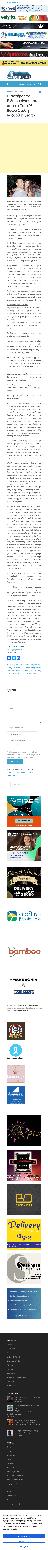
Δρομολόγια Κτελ (13, 1471)
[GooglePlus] (37, 84)
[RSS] (40, 84)
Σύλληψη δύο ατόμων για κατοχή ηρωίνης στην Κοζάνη (26, 1431)
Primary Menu (14, 2)
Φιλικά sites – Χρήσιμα (15, 1475)
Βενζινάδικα (11, 1467)
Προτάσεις (10, 1381)
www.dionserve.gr (21, 1010)
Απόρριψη (24, 1546)
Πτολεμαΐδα (11, 1348)
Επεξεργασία (24, 1541)
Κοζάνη (10, 92)
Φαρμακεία (11, 1455)
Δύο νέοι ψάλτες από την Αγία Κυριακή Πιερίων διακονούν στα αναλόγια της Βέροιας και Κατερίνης (27, 1422)
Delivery (9, 1447)
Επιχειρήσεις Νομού (14, 1484)
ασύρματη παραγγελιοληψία (27, 1005)
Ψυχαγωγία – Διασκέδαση (16, 1377)
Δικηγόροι (10, 1463)
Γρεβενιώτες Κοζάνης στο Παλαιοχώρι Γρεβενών (28, 1398)
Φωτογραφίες (11, 1385)
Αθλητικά (10, 1365)
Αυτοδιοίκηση (11, 1373)
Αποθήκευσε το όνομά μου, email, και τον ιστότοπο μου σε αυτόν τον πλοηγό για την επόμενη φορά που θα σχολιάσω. (24, 755)
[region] (24, 1530)
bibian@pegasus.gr (14, 650)
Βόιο (8, 1353)
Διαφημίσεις (11, 1500)
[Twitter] (34, 84)
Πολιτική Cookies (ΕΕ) (14, 1504)
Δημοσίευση (15, 761)
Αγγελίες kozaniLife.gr (15, 1479)
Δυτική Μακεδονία (13, 1361)
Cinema (9, 1451)
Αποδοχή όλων (24, 1536)
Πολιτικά (10, 1369)
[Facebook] (32, 84)
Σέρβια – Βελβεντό (13, 1357)
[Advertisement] (24, 148)
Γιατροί (9, 1459)
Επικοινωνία (11, 1495)
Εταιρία (9, 1491)
